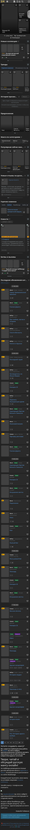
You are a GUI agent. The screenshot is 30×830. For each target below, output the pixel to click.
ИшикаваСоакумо (16, 424)
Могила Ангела (15, 611)
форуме (5, 750)
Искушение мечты (16, 492)
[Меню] (29, 1)
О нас (12, 827)
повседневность (18, 539)
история (21, 488)
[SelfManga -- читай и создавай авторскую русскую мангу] (2, 1)
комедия (20, 290)
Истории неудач (16, 675)
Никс (11, 517)
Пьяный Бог (14, 543)
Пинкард (13, 571)
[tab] (7, 68)
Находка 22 (14, 387)
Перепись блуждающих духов (17, 401)
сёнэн (11, 397)
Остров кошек (15, 719)
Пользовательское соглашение (19, 823)
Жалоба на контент (8, 825)
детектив (12, 385)
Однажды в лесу (16, 689)
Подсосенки (14, 503)
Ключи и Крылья (16, 343)
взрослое (6, 823)
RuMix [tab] (3, 205)
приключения (13, 317)
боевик (15, 290)
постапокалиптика (14, 304)
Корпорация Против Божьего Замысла (17, 412)
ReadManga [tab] (16, 205)
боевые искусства (18, 357)
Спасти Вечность (16, 332)
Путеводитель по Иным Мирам (16, 375)
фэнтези (12, 663)
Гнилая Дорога (15, 307)
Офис (12, 638)
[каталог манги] (14, 1)
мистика (20, 341)
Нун (11, 530)
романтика (12, 528)
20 (19, 742)
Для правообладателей (22, 825)
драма (15, 341)
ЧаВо (18, 827)
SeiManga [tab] (25, 205)
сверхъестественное (15, 731)
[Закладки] (17, 1)
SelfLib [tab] (9, 205)
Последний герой (16, 359)
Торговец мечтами (16, 436)
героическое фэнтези (15, 330)
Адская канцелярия (17, 665)
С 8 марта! (5, 239)
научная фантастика (15, 371)
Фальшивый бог (16, 559)
